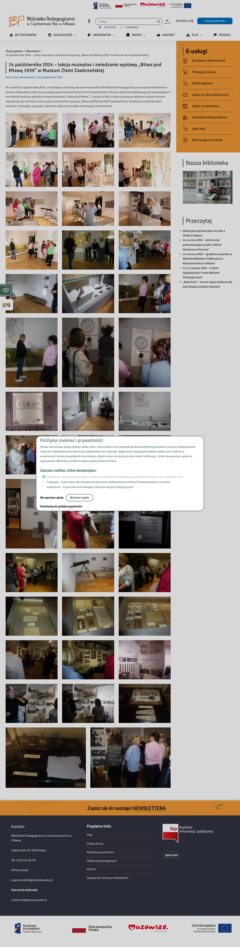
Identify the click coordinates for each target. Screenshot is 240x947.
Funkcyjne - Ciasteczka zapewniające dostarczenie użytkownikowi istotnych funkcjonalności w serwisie (108, 482)
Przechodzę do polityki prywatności (61, 506)
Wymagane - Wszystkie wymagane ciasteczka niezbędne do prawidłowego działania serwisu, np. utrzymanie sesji (115, 477)
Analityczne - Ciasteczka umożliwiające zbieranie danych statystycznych (90, 487)
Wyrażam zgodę (79, 497)
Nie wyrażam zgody (52, 497)
